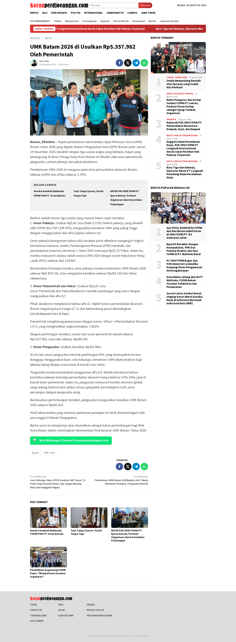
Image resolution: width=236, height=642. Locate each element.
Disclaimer (36, 620)
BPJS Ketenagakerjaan (186, 135)
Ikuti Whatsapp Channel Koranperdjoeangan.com (73, 440)
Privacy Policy (95, 610)
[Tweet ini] (127, 63)
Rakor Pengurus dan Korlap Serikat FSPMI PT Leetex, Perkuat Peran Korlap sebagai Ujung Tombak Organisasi (183, 106)
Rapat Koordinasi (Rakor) (179, 93)
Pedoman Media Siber (99, 615)
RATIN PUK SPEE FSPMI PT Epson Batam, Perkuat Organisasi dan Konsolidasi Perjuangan (127, 535)
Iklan (61, 610)
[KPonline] (59, 5)
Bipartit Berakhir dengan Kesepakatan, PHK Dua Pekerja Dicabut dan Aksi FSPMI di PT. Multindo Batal (183, 249)
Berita (169, 135)
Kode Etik (36, 610)
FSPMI (33, 604)
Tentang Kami (38, 615)
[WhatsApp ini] (144, 63)
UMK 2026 (49, 452)
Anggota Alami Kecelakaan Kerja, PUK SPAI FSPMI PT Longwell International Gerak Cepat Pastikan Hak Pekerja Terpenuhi (183, 148)
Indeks (91, 604)
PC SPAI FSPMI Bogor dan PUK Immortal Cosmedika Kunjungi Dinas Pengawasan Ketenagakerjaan (184, 265)
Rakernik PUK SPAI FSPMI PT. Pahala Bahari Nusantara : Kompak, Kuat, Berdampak (184, 126)
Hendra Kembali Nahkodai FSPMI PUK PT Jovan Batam (46, 532)
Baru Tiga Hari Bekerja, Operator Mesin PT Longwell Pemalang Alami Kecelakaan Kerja (184, 172)
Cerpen (170, 77)
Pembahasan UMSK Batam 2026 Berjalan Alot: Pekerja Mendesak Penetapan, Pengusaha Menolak (121, 480)
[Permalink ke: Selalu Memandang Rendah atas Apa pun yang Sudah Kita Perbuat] (178, 57)
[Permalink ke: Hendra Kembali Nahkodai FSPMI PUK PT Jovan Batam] (48, 517)
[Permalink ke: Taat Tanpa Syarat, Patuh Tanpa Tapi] (89, 517)
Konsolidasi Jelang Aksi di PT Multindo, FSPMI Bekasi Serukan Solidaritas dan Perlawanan (184, 281)
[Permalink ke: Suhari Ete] (33, 62)
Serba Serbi (181, 77)
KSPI (60, 604)
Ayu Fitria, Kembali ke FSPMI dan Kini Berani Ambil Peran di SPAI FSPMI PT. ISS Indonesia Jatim (184, 232)
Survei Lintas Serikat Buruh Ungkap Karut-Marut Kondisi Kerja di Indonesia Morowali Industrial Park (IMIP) (184, 298)
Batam (35, 452)
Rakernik (171, 119)
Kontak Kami (65, 615)
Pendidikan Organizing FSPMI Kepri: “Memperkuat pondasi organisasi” (48, 573)
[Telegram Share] (136, 63)
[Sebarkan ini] (119, 63)
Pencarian (145, 5)
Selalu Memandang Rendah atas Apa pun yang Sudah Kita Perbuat (183, 84)
